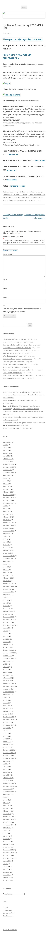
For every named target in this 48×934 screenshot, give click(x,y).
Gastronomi (26, 192)
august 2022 (7, 561)
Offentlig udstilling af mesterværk (14, 356)
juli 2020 (5, 631)
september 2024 (8, 503)
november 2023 (8, 525)
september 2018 (8, 692)
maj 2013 (6, 869)
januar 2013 (7, 880)
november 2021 (8, 586)
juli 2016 (5, 764)
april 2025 (6, 486)
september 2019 (8, 658)
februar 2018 (7, 711)
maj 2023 (6, 542)
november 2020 (8, 620)
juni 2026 (6, 448)
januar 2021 (7, 614)
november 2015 (8, 786)
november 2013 (8, 853)
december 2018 (8, 683)
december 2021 (8, 583)
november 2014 (8, 819)
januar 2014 (7, 847)
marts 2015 (6, 808)
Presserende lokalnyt (20, 195)
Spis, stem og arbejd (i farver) (13, 353)
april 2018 (6, 706)
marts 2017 (6, 742)
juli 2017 (5, 731)
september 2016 (8, 758)
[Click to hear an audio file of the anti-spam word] (10, 250)
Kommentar (8, 254)
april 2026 (6, 453)
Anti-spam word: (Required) (13, 236)
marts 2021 (6, 608)
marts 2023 (6, 547)
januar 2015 (7, 814)
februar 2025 (7, 492)
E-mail (5, 288)
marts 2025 (6, 489)
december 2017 (8, 717)
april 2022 (6, 572)
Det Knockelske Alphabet (12, 367)
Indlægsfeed (7, 910)
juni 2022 (6, 567)
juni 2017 (6, 733)
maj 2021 (6, 603)
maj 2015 (6, 803)
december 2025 (8, 464)
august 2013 (7, 861)
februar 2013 (7, 878)
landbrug (39, 192)
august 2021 (7, 595)
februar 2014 (7, 844)
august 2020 (7, 628)
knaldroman (30, 197)
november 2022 (8, 556)
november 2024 (8, 497)
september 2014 (8, 825)
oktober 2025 (7, 470)
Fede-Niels (21, 197)
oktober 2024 (7, 500)
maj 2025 (6, 484)
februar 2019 (7, 678)
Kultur (33, 192)
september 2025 (8, 473)
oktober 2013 (7, 855)
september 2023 (8, 531)
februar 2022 (7, 578)
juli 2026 (5, 445)
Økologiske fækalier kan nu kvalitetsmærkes (18, 375)
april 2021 (6, 606)
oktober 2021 (7, 589)
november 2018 (8, 686)
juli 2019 (5, 664)
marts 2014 (6, 841)
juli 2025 (5, 478)
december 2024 (8, 495)
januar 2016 (7, 780)
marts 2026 (6, 456)
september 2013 (8, 858)
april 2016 (6, 772)
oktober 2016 (7, 755)
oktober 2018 (7, 689)
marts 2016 (6, 775)
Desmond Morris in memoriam (13, 378)
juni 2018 (6, 700)
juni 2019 (6, 667)
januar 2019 (7, 681)
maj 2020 (6, 636)
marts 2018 (6, 708)
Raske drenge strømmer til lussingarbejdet (18, 370)
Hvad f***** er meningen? (12, 342)
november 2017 (8, 719)
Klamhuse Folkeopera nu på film (14, 339)
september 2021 (8, 592)
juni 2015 (6, 800)
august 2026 (7, 442)
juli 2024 (5, 506)
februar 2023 (7, 550)
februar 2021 (7, 611)
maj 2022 (6, 570)
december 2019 (8, 650)
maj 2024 (6, 509)
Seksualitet (7, 197)
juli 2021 (5, 597)
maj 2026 (6, 450)
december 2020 (8, 617)
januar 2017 (7, 747)
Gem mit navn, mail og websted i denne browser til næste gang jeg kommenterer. (22, 310)
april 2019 (6, 672)
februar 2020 (7, 645)
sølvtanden (7, 392)
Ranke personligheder (37, 195)
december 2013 (8, 850)
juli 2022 (5, 564)
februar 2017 (7, 744)
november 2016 (8, 753)
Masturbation (7, 195)
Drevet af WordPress (10, 930)
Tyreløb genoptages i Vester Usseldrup (16, 350)
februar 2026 (7, 459)
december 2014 (8, 817)
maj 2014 (6, 836)
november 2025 (8, 467)
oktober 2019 (7, 656)
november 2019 (8, 653)
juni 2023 (6, 539)
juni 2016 (6, 767)
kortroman (39, 197)
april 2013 (6, 872)
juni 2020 (6, 633)
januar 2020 (7, 647)
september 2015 (8, 792)
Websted (6, 297)
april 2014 (6, 839)
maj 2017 (6, 736)
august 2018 (7, 694)
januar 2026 (7, 461)
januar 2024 (7, 520)
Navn (5, 280)
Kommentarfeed (8, 913)
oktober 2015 (7, 789)
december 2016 (8, 750)
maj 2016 (6, 769)
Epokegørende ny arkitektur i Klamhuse (17, 348)
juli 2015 (5, 797)
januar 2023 (7, 553)
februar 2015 (7, 811)
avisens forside (18, 186)
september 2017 (8, 725)
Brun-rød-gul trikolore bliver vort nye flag (17, 345)
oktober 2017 (7, 722)
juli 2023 (5, 536)
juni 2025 (6, 481)
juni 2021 (6, 600)
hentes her (14, 154)
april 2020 (6, 639)
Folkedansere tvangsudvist (12, 373)
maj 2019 (6, 669)
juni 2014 (6, 833)
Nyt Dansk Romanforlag (11, 200)
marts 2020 (6, 642)
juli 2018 (5, 697)
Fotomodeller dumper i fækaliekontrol (16, 364)
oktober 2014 (7, 822)
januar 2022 (7, 581)
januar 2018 (7, 714)
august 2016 (7, 761)
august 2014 (7, 828)
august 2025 (7, 475)
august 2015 (7, 794)
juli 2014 (5, 830)
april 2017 (6, 739)
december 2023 (8, 522)
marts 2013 (6, 875)
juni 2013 (6, 866)
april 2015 (6, 805)
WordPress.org (8, 916)
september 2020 (8, 625)
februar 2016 (7, 778)
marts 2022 (6, 575)
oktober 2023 (7, 528)
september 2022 (8, 559)
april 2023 (6, 545)
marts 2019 (6, 675)
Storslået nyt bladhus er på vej (13, 362)
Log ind (5, 907)
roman (22, 200)
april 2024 (6, 511)
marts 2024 (6, 514)
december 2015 (8, 783)
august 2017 (7, 728)
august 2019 (7, 661)
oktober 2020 (7, 622)
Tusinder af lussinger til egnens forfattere (17, 359)
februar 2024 (7, 517)
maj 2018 (6, 703)
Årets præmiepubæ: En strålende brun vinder (29, 423)
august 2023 (7, 534)
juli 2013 (5, 864)
